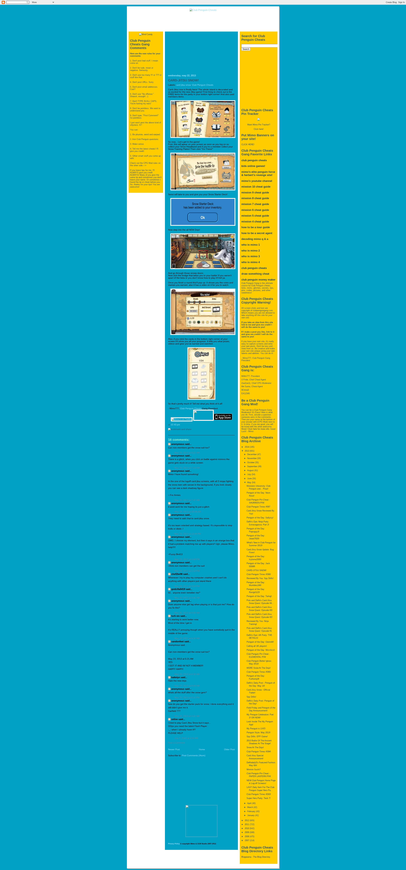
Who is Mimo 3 (250, 256)
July (249, 474)
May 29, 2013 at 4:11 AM (187, 716)
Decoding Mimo (251, 239)
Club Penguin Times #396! (259, 574)
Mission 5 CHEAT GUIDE (255, 215)
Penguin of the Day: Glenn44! (260, 642)
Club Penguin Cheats (202, 85)
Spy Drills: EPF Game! (257, 736)
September (252, 466)
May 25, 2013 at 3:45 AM (187, 598)
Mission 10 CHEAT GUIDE (255, 186)
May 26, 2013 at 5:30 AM (187, 638)
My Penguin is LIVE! (256, 728)
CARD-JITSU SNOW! (183, 80)
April (249, 803)
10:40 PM (175, 424)
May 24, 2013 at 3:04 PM (187, 586)
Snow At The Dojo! (255, 747)
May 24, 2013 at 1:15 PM (187, 571)
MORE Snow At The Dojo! (259, 668)
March (250, 807)
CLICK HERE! (247, 144)
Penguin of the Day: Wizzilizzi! (261, 650)
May (249, 482)
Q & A (265, 239)
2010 (247, 828)
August (250, 470)
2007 (247, 840)
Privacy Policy (174, 844)
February (251, 811)
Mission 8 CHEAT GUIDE (255, 198)
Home (202, 749)
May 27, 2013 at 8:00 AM (187, 686)
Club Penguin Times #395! (259, 672)
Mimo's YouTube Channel (256, 180)
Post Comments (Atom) (193, 755)
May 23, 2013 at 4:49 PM (187, 559)
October (251, 462)
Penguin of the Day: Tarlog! (259, 596)
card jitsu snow (183, 85)
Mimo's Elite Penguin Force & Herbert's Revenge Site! (258, 173)
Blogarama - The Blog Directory (255, 857)
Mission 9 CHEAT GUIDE (255, 192)
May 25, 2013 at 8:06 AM (187, 613)
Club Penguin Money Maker (258, 279)
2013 (247, 451)
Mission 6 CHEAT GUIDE (255, 210)
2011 (247, 824)
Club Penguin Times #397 (258, 507)
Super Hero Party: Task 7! (259, 798)
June (249, 478)
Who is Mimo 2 (250, 250)
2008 (247, 836)
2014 (247, 447)
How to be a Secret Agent (256, 233)
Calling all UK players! (257, 646)
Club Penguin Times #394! (259, 751)
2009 (247, 832)
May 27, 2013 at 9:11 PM (187, 697)
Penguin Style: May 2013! (258, 732)
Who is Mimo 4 (250, 262)
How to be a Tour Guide (255, 227)
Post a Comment (176, 743)
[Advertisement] (203, 21)
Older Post (229, 749)
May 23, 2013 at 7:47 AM (187, 500)
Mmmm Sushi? (254, 769)
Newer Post (174, 749)
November (252, 458)
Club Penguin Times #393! (259, 794)
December (252, 454)
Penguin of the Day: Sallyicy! (260, 517)
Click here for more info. (259, 429)
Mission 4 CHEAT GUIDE (255, 221)
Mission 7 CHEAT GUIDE (255, 204)
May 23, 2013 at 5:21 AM (187, 453)
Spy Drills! (251, 697)
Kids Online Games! (253, 166)
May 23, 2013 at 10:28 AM (187, 512)
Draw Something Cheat (255, 273)
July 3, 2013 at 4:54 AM (186, 738)
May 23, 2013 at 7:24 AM (187, 468)
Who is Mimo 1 (250, 244)
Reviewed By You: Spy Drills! (260, 578)
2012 (247, 820)
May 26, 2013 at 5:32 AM (187, 674)
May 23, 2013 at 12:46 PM (187, 534)
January (251, 815)
